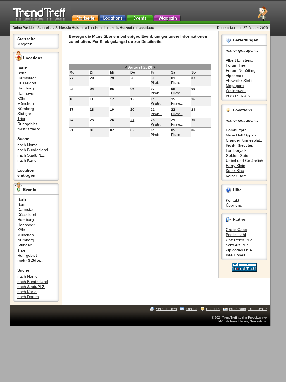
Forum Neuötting (241, 70)
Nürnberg (25, 108)
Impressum (237, 309)
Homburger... (237, 130)
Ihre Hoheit (235, 255)
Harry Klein (235, 165)
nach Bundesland (32, 150)
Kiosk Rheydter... (241, 145)
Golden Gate (237, 155)
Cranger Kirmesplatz (244, 140)
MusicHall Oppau (241, 135)
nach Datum (28, 296)
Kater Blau (235, 170)
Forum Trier (236, 65)
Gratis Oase (236, 229)
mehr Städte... (30, 129)
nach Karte (27, 160)
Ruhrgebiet (27, 124)
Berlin (22, 68)
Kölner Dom (236, 176)
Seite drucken (166, 309)
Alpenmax (234, 75)
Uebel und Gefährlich (244, 160)
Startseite (44, 28)
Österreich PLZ (239, 240)
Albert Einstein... (240, 60)
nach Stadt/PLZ (31, 155)
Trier (21, 118)
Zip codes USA (239, 250)
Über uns (234, 205)
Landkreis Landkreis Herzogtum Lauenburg (121, 28)
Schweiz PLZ (237, 245)
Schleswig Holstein (69, 28)
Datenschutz (257, 309)
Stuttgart (24, 113)
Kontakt (232, 200)
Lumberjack (236, 150)
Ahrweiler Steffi (239, 80)
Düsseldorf (26, 83)
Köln (21, 98)
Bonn (22, 73)
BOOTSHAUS (238, 96)
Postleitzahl (236, 234)
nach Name (27, 145)
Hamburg (25, 88)
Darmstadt (26, 78)
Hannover (26, 93)
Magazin (24, 44)
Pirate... (156, 83)
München (25, 103)
